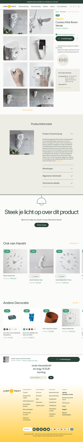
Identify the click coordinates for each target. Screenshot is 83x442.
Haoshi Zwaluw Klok (9, 275)
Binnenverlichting (23, 6)
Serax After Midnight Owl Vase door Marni (30, 334)
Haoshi (59, 18)
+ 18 (15, 329)
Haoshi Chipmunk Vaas (36, 280)
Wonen (52, 6)
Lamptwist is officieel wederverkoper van (68, 52)
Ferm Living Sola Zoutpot (49, 328)
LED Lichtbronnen (62, 6)
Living (57, 11)
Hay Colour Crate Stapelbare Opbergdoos (11, 334)
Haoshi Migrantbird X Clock (63, 280)
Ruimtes (45, 6)
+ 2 (34, 329)
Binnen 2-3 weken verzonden (30, 360)
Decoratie (63, 11)
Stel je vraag (41, 225)
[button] (15, 22)
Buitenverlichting (36, 6)
